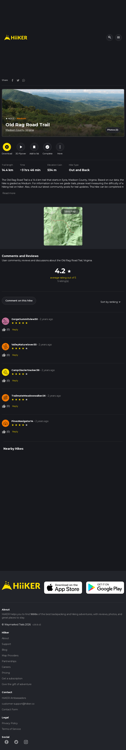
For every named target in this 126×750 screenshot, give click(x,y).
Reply (15, 329)
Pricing (6, 672)
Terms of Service (11, 729)
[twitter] (17, 80)
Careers (6, 667)
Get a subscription (12, 678)
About (5, 638)
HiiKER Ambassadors (14, 698)
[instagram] (22, 80)
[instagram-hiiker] (26, 741)
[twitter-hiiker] (16, 741)
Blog (4, 649)
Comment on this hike (18, 300)
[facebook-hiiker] (6, 741)
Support (6, 644)
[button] (8, 193)
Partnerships (9, 661)
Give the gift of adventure (17, 684)
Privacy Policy (10, 723)
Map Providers (10, 655)
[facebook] (11, 80)
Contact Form (10, 709)
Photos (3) (112, 130)
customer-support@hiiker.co (18, 703)
